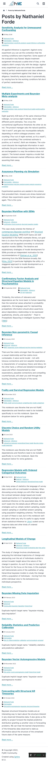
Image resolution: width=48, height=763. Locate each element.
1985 (4, 321)
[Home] (4, 10)
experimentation (9, 43)
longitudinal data (33, 547)
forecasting (7, 706)
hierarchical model (22, 547)
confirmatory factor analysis (12, 224)
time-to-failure (8, 640)
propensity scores (13, 347)
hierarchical (28, 606)
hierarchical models (29, 109)
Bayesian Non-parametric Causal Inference (20, 333)
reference (16, 40)
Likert (29, 521)
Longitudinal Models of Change (18, 539)
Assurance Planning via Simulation (20, 171)
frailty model (7, 403)
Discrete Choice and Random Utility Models (21, 429)
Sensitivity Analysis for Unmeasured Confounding (21, 29)
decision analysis (19, 184)
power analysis (30, 184)
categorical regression (11, 443)
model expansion (7, 445)
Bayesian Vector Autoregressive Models (23, 659)
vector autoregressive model (20, 672)
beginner (19, 479)
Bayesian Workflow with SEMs (18, 211)
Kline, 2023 (7, 261)
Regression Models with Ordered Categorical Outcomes (19, 471)
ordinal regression (21, 481)
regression (28, 292)
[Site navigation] (4, 3)
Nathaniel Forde (9, 38)
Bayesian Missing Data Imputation (20, 593)
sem (23, 292)
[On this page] (43, 3)
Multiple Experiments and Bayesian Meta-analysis (21, 95)
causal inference (31, 43)
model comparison (38, 403)
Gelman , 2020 (29, 255)
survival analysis (17, 403)
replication (5, 111)
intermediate (8, 40)
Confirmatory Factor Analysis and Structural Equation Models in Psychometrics (20, 281)
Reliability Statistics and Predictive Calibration (21, 626)
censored (40, 640)
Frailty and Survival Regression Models (23, 390)
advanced (7, 222)
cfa (21, 292)
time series (42, 547)
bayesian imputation (18, 606)
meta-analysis (18, 109)
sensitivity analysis (20, 43)
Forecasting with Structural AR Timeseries (18, 692)
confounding (41, 43)
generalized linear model (25, 443)
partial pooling (40, 109)
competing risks (27, 403)
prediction (16, 640)
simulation (5, 186)
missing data (8, 606)
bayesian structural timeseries (30, 706)
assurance (38, 184)
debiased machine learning (27, 347)
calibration (23, 640)
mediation (39, 347)
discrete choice (38, 443)
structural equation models (30, 224)
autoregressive (15, 706)
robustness (5, 45)
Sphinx (17, 757)
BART (5, 347)
